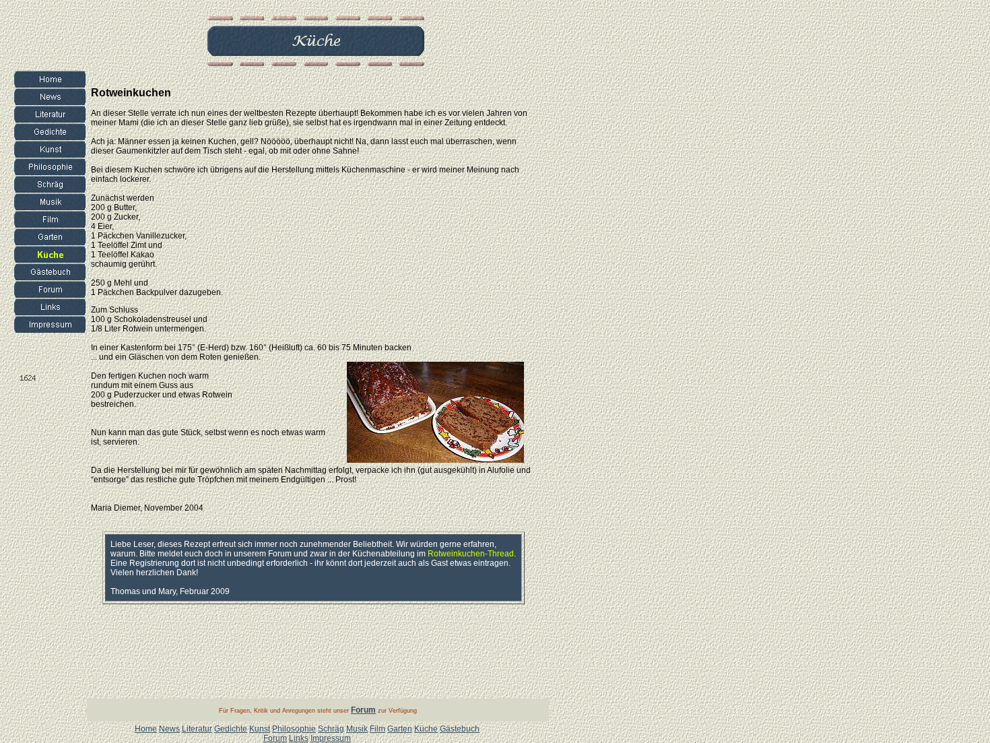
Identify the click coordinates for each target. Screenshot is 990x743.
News (169, 729)
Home (146, 729)
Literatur (197, 729)
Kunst (259, 729)
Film (377, 729)
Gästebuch (460, 729)
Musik (357, 729)
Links (298, 738)
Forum (275, 738)
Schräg (331, 729)
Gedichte (230, 729)
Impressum (330, 738)
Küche (426, 729)
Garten (399, 729)
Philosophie (294, 729)
